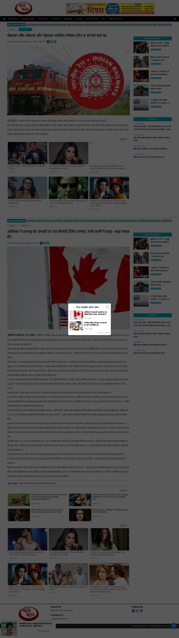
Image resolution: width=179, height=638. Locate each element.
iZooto (108, 333)
